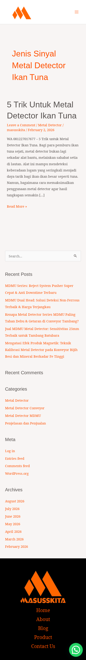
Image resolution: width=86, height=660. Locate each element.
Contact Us (43, 646)
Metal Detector (50, 125)
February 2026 (16, 546)
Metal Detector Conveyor (24, 408)
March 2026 (14, 539)
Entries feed (14, 458)
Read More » (17, 206)
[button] (76, 650)
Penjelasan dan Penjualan (25, 423)
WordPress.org (17, 473)
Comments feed (17, 465)
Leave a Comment (21, 125)
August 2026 (14, 501)
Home (43, 610)
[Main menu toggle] (76, 12)
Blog (43, 628)
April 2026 (13, 531)
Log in (10, 450)
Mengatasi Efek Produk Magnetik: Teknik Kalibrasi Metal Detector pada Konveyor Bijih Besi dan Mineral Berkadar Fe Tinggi (41, 350)
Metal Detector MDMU (23, 415)
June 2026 (12, 516)
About (43, 619)
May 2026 (12, 524)
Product (43, 637)
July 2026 (12, 508)
